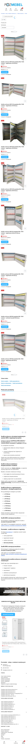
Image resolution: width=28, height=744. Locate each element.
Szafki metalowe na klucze (7, 705)
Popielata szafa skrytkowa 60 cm (8, 692)
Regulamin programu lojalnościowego (9, 683)
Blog (2, 736)
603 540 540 (6, 667)
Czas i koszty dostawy (6, 676)
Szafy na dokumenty (6, 383)
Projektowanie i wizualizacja (7, 732)
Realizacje (3, 733)
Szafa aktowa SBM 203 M (6, 722)
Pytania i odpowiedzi (5, 680)
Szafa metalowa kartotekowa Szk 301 (9, 724)
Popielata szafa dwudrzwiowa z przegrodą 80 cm (11, 693)
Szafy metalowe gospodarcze (7, 704)
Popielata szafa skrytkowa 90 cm (8, 690)
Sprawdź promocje (8, 614)
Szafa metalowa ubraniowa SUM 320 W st (10, 715)
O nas (2, 737)
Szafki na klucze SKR (8, 16)
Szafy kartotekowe (17, 383)
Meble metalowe (21, 13)
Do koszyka (4, 72)
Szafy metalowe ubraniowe (7, 701)
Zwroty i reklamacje (5, 681)
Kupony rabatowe (5, 731)
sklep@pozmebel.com (7, 670)
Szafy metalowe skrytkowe (7, 706)
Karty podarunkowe (5, 729)
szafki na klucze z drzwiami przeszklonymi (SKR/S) (13, 525)
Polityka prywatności (5, 678)
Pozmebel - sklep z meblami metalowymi (8, 13)
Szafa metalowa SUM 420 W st (8, 716)
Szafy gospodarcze (14, 381)
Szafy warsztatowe (6, 385)
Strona (12, 31)
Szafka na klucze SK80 (6, 721)
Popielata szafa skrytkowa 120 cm (8, 696)
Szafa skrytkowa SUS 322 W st (8, 717)
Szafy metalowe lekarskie (6, 702)
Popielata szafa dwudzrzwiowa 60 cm (9, 689)
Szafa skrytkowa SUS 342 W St (8, 718)
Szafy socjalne (4, 381)
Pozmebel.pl (9, 532)
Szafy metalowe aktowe (6, 708)
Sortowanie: (3, 25)
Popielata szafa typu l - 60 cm (7, 694)
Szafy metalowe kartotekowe (7, 709)
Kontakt (2, 734)
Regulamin (3, 682)
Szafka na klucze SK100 (6, 720)
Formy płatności (4, 677)
